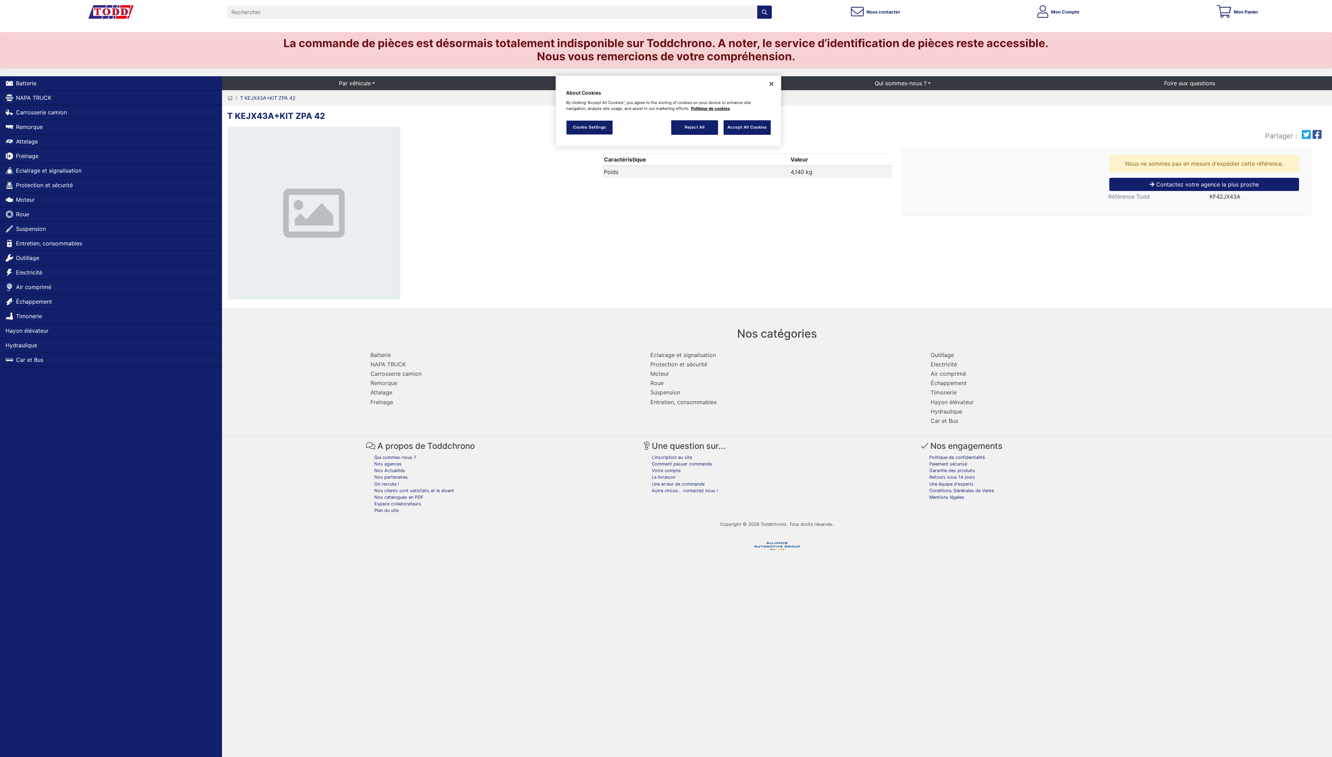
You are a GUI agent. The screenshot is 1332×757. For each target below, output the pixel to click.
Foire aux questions (1189, 83)
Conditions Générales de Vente (961, 490)
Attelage (27, 141)
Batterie (26, 83)
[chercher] (764, 12)
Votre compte (666, 470)
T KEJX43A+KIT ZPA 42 (268, 98)
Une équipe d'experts (951, 484)
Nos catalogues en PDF (399, 497)
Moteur (25, 199)
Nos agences (388, 464)
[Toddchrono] (111, 12)
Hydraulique (21, 345)
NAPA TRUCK (33, 97)
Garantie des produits (952, 470)
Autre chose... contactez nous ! (685, 490)
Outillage (27, 257)
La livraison (663, 477)
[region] (668, 111)
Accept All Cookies (747, 127)
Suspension (31, 228)
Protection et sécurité (44, 185)
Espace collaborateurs (397, 503)
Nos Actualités (389, 470)
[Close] (771, 84)
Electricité (29, 272)
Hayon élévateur (27, 330)
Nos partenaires (391, 477)
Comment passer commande (682, 464)
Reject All (695, 127)
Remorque (29, 126)
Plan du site (386, 510)
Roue (22, 214)
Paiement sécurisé (948, 464)
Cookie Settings (589, 127)
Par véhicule (355, 83)
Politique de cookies (710, 108)
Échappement (34, 301)
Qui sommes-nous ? (901, 83)
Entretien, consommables (49, 243)
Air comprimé (33, 287)
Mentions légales (946, 497)
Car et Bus (29, 359)
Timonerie (29, 316)
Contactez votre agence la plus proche (1206, 184)
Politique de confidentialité (957, 457)
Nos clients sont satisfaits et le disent (414, 490)
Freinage (27, 156)
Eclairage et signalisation (49, 170)
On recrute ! (386, 484)
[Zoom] (314, 214)
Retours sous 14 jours (952, 477)
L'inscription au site (672, 457)
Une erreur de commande (678, 484)
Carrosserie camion (41, 112)
